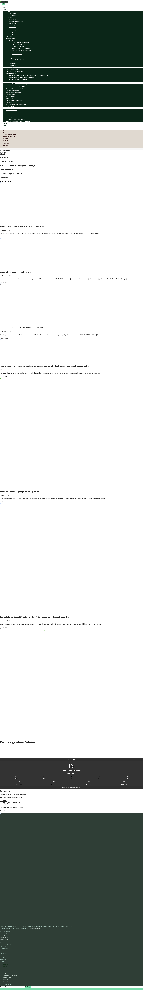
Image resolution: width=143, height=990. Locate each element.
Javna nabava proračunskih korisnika (15, 119)
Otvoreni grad (7, 131)
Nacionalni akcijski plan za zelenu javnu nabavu (18, 121)
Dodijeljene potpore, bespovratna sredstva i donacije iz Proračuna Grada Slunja (29, 75)
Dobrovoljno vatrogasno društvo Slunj (21, 50)
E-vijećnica (4, 177)
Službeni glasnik (7, 132)
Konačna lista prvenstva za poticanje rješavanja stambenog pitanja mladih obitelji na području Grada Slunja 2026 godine (44, 366)
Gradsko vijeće (13, 23)
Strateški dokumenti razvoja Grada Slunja (16, 79)
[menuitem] (73, 38)
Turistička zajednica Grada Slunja (20, 42)
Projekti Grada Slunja (9, 136)
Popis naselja (12, 15)
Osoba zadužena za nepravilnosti (14, 89)
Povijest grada (9, 34)
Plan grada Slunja (10, 33)
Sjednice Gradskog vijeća (12, 69)
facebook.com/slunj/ (4, 939)
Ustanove (11, 40)
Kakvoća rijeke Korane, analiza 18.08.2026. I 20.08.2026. (22, 226)
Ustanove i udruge (10, 38)
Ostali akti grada (10, 81)
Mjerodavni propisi (10, 96)
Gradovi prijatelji (10, 36)
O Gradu (8, 11)
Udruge (11, 58)
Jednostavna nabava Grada (13, 112)
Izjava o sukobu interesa (12, 117)
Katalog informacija (11, 94)
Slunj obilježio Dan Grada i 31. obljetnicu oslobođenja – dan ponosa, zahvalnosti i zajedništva (34, 617)
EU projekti (6, 138)
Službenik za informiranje (12, 90)
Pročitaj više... (4, 237)
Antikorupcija (9, 98)
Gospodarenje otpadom (9, 134)
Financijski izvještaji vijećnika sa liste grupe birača (21, 77)
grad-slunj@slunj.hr (4, 935)
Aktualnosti (4, 157)
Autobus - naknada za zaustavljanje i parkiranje (17, 165)
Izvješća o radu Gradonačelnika (17, 21)
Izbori (4, 125)
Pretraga (27, 987)
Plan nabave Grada (11, 114)
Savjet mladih (12, 31)
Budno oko (5, 791)
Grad (4, 9)
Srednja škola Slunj (16, 56)
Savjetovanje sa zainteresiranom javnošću (17, 85)
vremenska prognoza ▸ (71, 787)
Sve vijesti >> (3, 629)
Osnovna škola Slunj (17, 54)
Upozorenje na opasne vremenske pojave (15, 272)
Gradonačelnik (12, 19)
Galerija (3, 800)
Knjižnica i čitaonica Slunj (18, 44)
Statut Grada (12, 13)
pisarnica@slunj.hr (3, 937)
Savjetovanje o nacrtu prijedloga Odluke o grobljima (19, 491)
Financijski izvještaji (11, 73)
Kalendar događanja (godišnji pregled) (12, 807)
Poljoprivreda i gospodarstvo (13, 62)
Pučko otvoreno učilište (18, 46)
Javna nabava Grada (11, 110)
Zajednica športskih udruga (19, 60)
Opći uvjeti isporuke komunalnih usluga (16, 104)
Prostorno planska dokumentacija (14, 71)
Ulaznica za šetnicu (7, 161)
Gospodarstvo (12, 65)
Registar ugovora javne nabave (14, 116)
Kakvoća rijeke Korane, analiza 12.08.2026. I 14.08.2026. (22, 328)
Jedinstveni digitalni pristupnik (11, 173)
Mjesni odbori (12, 27)
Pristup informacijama (9, 83)
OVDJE (71, 926)
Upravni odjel (12, 25)
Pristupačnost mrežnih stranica (14, 100)
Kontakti (5, 123)
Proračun (5, 140)
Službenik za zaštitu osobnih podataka (16, 87)
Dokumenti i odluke (8, 67)
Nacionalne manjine (14, 29)
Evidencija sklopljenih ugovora (13, 92)
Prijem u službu (10, 106)
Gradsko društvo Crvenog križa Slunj (21, 48)
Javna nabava (7, 108)
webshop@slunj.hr (35, 928)
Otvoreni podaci (10, 102)
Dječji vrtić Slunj (16, 52)
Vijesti (4, 7)
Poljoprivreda (12, 63)
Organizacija (9, 17)
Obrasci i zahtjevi (6, 169)
